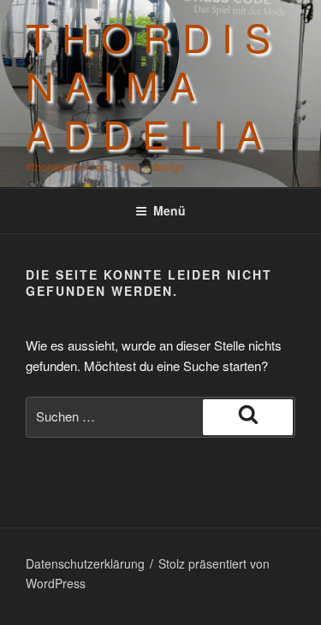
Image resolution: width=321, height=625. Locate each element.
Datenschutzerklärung (85, 563)
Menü (169, 210)
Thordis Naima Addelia (154, 85)
